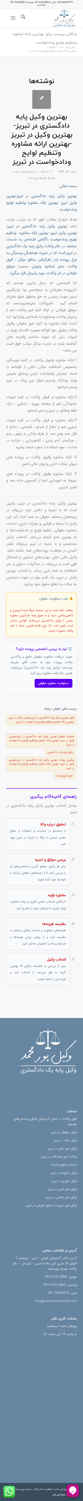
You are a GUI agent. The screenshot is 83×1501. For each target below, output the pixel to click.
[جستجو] (22, 18)
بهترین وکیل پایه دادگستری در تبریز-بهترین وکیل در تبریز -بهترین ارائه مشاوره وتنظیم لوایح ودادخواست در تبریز (41, 139)
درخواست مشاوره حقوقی (53, 683)
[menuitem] (22, 18)
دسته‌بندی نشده (23, 171)
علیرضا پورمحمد (37, 177)
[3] (48, 18)
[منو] (14, 18)
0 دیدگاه (45, 171)
